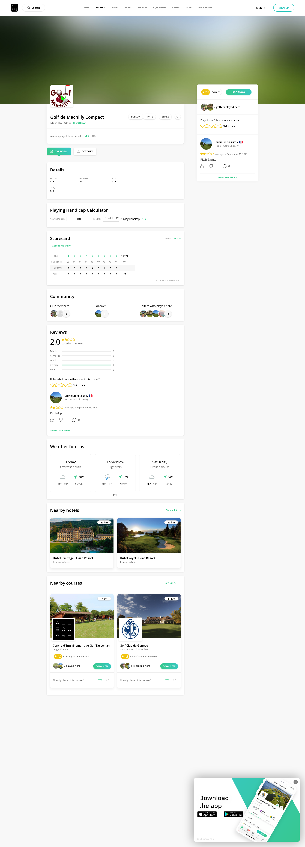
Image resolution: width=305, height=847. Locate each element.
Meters (177, 238)
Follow (135, 116)
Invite (149, 116)
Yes (87, 136)
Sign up (284, 8)
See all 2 (171, 510)
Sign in (260, 8)
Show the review (60, 430)
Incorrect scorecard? (167, 280)
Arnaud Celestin (76, 396)
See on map (79, 122)
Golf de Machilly (61, 245)
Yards (168, 238)
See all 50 (171, 583)
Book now (102, 666)
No (94, 136)
